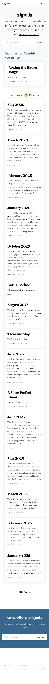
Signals (6, 3)
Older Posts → (24, 592)
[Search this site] (41, 3)
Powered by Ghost (40, 669)
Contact (40, 665)
